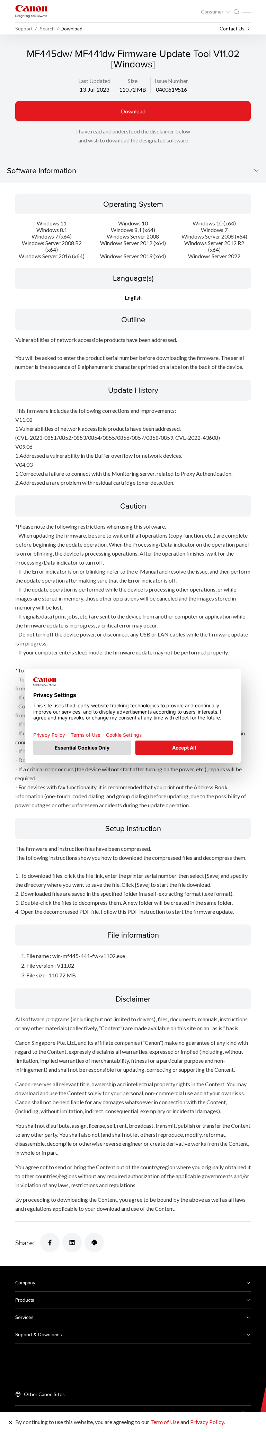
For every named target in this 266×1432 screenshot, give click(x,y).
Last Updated (94, 80)
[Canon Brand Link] (31, 11)
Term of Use (164, 1422)
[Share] (50, 1242)
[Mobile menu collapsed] (246, 11)
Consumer (212, 12)
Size (133, 80)
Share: (25, 1242)
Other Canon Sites (44, 1394)
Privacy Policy (207, 1422)
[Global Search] (236, 12)
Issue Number (171, 80)
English (133, 297)
